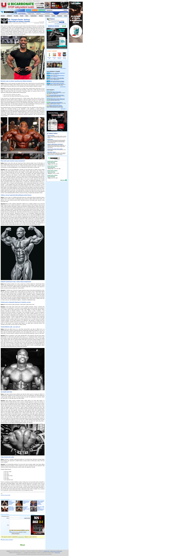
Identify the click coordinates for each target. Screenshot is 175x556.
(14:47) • (55, 78)
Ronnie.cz (10, 22)
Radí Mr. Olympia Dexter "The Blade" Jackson (11, 503)
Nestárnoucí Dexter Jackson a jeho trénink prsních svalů (11, 508)
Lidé (24, 0)
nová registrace (57, 23)
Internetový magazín (4, 0)
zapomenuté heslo (63, 23)
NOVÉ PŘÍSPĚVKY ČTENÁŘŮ (53, 71)
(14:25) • (56, 84)
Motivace (41, 15)
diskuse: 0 (42, 22)
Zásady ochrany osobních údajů (56, 551)
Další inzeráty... (63, 108)
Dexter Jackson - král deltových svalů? (26, 502)
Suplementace (34, 15)
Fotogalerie (59, 15)
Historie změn (57, 552)
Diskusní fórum (29, 0)
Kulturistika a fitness (17, 22)
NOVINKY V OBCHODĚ (52, 51)
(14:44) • (56, 81)
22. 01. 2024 (41, 21)
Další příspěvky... (63, 86)
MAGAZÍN (28, 10)
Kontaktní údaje (46, 551)
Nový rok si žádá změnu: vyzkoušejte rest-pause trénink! (40, 508)
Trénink (21, 15)
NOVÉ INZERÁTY (50, 89)
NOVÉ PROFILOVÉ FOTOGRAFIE (54, 61)
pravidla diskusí (21, 536)
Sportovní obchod (13, 0)
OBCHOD (35, 10)
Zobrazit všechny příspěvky (7, 539)
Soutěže (53, 15)
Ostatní (65, 15)
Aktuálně (3, 15)
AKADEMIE (41, 10)
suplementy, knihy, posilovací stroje (53, 26)
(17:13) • (56, 73)
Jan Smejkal (36, 22)
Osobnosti (24, 22)
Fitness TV (20, 0)
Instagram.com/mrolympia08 (5, 495)
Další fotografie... (63, 68)
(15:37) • (56, 76)
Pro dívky (16, 15)
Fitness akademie (36, 0)
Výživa (26, 15)
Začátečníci (9, 15)
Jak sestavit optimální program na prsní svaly (26, 508)
